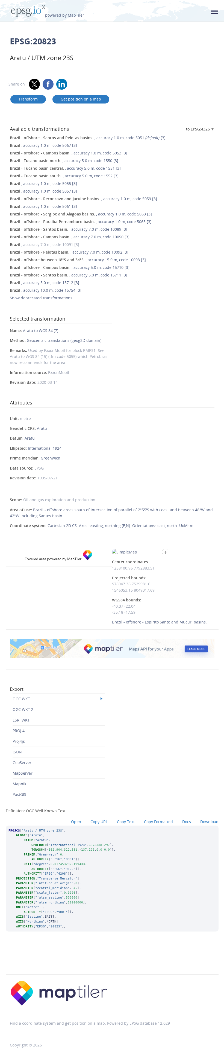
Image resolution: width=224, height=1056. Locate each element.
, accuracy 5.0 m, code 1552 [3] (64, 175)
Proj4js (19, 741)
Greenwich (50, 458)
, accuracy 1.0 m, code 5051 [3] (88, 137)
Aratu (42, 428)
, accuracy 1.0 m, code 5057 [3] (43, 191)
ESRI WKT (21, 720)
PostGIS (19, 794)
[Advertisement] (112, 960)
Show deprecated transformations (41, 297)
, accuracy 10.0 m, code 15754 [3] (45, 290)
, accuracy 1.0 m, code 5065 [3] (81, 221)
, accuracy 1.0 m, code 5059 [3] (83, 198)
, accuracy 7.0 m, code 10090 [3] (69, 236)
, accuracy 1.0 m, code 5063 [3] (81, 214)
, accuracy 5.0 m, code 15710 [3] (69, 267)
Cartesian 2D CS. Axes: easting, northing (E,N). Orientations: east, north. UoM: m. (121, 525)
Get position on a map (81, 99)
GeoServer (22, 762)
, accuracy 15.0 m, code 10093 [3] (78, 259)
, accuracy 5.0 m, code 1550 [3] (64, 160)
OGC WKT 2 (23, 709)
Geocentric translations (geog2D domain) (64, 340)
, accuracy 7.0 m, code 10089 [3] (68, 229)
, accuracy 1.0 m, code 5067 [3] (43, 145)
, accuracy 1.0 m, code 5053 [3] (68, 153)
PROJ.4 (19, 730)
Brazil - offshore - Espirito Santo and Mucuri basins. (159, 622)
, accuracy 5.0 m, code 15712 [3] (44, 282)
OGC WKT (21, 698)
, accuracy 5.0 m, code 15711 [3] (68, 275)
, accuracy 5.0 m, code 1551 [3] (65, 168)
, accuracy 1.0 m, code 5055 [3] (43, 183)
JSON (17, 751)
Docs (186, 821)
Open (76, 821)
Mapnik (19, 783)
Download (209, 821)
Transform (28, 99)
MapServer (23, 773)
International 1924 (44, 448)
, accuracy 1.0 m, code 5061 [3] (43, 206)
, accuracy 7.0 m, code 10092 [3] (69, 252)
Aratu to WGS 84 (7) (40, 330)
